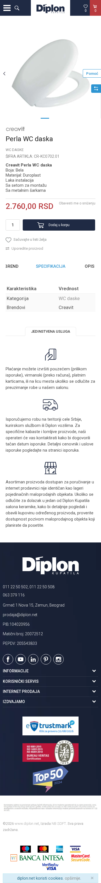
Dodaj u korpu (59, 225)
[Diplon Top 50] (50, 779)
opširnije (72, 878)
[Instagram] (58, 659)
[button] (17, 8)
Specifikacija (50, 266)
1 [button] (45, 117)
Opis (89, 266)
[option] (50, 73)
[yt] (20, 659)
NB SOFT (59, 823)
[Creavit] (15, 128)
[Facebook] (8, 659)
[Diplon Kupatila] (50, 8)
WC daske (15, 150)
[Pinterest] (46, 659)
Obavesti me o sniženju (77, 203)
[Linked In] (33, 659)
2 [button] (56, 117)
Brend (12, 266)
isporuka (71, 450)
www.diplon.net (27, 823)
